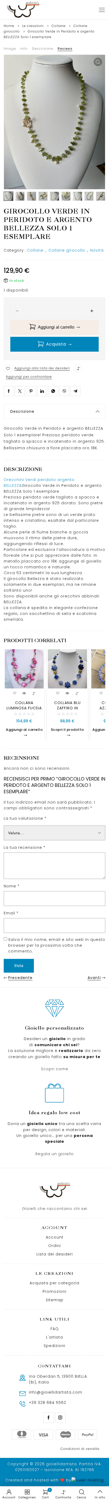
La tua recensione (25, 847)
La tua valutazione (25, 818)
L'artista (54, 1337)
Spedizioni (54, 1345)
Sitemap (54, 1300)
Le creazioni (33, 26)
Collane (59, 26)
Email (11, 913)
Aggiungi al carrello (56, 327)
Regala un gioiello (54, 1154)
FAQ (55, 1328)
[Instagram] (60, 1417)
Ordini (54, 1245)
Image (10, 48)
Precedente (20, 977)
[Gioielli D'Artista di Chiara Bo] (22, 10)
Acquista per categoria (54, 1283)
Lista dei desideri (55, 1254)
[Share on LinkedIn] (42, 391)
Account (54, 1237)
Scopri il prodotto (67, 729)
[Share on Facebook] (9, 391)
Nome (12, 886)
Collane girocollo (66, 250)
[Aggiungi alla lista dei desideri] (8, 368)
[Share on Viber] (64, 391)
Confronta (63, 1497)
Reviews (65, 48)
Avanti (94, 977)
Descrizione (42, 48)
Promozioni (54, 1291)
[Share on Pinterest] (31, 391)
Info (24, 48)
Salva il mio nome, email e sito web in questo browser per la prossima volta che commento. (56, 945)
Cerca (81, 1497)
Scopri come (54, 1069)
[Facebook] (48, 1417)
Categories (27, 1497)
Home (9, 26)
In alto (100, 1497)
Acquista (56, 344)
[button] (98, 62)
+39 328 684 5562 (47, 1402)
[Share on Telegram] (75, 391)
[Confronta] (78, 368)
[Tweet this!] (20, 391)
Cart (46, 1494)
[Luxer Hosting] (87, 1480)
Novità (97, 250)
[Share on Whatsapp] (53, 391)
